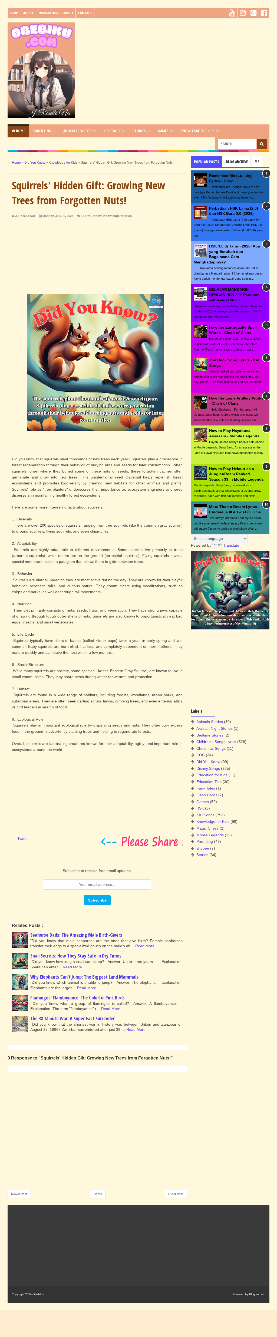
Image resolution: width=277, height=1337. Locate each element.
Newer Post (19, 1194)
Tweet (22, 838)
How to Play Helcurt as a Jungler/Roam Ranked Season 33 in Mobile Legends (236, 474)
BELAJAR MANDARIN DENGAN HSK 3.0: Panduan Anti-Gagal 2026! (234, 294)
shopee (202, 848)
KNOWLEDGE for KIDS (198, 130)
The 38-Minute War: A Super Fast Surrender (72, 1018)
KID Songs (205, 815)
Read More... (146, 946)
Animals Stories (209, 721)
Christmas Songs (211, 748)
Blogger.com (257, 1294)
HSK (200, 808)
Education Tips (209, 782)
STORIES (139, 130)
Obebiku (38, 1294)
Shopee (28, 13)
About (68, 13)
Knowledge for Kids (117, 215)
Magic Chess (207, 828)
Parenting (204, 841)
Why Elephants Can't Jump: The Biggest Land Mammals (84, 976)
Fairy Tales (205, 788)
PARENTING (42, 130)
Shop (14, 13)
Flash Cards (206, 795)
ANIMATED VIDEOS (77, 130)
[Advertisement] (174, 60)
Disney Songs (208, 768)
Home (20, 130)
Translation (48, 13)
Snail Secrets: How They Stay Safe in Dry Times (75, 955)
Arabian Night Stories (214, 728)
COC (200, 755)
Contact (85, 13)
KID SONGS (112, 130)
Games (202, 802)
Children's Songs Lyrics (216, 742)
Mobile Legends (210, 835)
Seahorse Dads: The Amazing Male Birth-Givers (76, 935)
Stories (202, 855)
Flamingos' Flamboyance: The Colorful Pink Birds (77, 997)
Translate (231, 545)
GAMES (163, 130)
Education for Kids (211, 775)
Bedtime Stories (209, 735)
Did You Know (91, 215)
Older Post (175, 1194)
